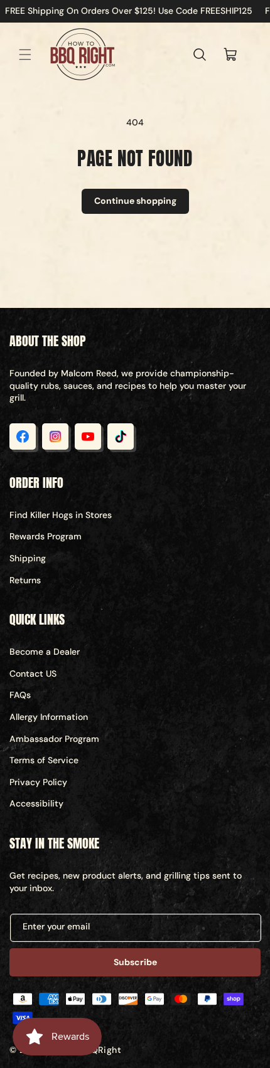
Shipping (27, 558)
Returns (25, 580)
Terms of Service (43, 760)
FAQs (20, 695)
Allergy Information (48, 716)
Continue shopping (135, 200)
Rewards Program (45, 536)
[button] (25, 54)
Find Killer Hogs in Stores (60, 515)
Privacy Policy (38, 782)
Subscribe (135, 962)
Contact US (33, 673)
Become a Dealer (44, 651)
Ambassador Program (54, 738)
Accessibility (36, 803)
